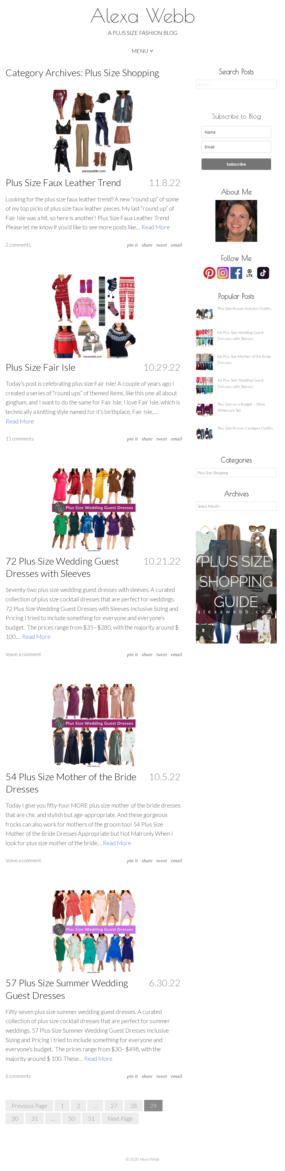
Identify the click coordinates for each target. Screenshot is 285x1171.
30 (14, 1118)
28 (133, 1105)
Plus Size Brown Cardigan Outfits (245, 428)
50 (71, 1118)
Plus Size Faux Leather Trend (63, 182)
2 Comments (18, 245)
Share (147, 245)
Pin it (132, 245)
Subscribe (236, 164)
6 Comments (18, 1076)
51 (91, 1118)
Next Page (120, 1118)
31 (34, 1118)
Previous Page (29, 1105)
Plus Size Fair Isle (40, 367)
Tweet (161, 245)
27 (113, 1105)
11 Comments (20, 438)
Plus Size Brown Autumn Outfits (244, 308)
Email (176, 245)
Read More (155, 226)
